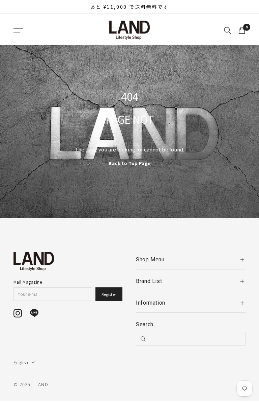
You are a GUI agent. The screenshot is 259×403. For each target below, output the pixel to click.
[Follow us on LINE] (34, 313)
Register (109, 294)
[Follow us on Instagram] (17, 313)
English (20, 362)
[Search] (227, 30)
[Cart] (242, 30)
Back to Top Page (130, 163)
